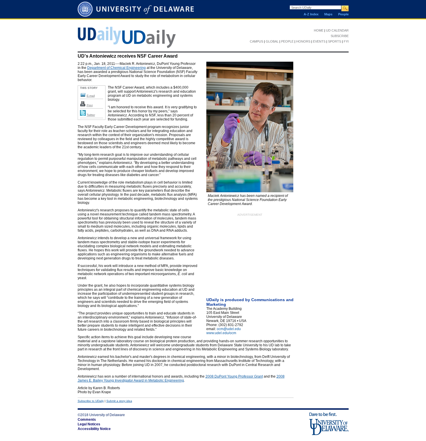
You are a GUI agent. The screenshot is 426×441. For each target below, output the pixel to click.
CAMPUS (256, 41)
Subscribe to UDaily (91, 400)
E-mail (91, 95)
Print (90, 105)
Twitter (91, 114)
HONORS (303, 41)
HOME (318, 30)
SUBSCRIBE (340, 36)
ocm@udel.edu (229, 329)
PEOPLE (287, 41)
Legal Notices (89, 424)
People (343, 14)
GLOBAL (272, 41)
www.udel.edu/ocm (221, 333)
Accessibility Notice (94, 429)
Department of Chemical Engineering (116, 68)
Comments (87, 420)
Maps (328, 14)
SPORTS (334, 41)
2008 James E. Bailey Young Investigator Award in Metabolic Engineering (181, 378)
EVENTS (319, 41)
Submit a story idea (119, 400)
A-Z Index (311, 14)
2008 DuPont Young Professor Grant (234, 376)
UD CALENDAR (337, 30)
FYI (346, 41)
